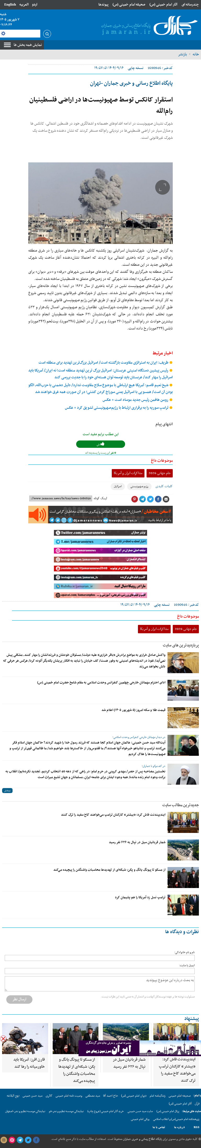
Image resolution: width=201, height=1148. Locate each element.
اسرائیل (118, 486)
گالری (49, 1095)
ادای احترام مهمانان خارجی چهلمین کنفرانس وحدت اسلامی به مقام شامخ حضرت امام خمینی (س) (101, 682)
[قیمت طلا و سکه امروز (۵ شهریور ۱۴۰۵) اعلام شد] (183, 717)
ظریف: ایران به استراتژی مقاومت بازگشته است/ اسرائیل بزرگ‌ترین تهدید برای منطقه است (103, 362)
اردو (34, 5)
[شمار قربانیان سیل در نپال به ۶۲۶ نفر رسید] (183, 849)
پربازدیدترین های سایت (181, 645)
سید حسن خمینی (32, 1095)
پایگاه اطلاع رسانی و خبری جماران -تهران (131, 83)
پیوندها (103, 5)
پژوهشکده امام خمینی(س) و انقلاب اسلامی (176, 1119)
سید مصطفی (92, 1095)
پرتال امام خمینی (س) (168, 1111)
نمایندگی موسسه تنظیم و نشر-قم (66, 1111)
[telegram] (20, 1140)
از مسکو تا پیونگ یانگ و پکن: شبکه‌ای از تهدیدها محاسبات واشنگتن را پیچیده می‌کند (109, 870)
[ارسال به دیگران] (166, 499)
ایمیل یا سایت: (187, 965)
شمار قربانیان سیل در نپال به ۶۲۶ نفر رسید (137, 842)
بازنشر (182, 54)
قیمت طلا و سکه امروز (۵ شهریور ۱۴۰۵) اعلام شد (133, 710)
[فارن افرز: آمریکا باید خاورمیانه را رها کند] (25, 1038)
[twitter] (28, 1140)
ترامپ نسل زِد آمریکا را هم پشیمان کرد (140, 897)
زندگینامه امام (157, 1095)
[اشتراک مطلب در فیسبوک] (158, 499)
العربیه (24, 5)
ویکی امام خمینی (140, 1119)
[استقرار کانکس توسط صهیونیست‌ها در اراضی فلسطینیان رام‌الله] (100, 203)
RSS (196, 1127)
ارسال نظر (19, 999)
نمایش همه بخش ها (28, 44)
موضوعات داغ (162, 460)
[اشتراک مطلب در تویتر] (150, 499)
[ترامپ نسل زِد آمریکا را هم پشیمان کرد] (183, 905)
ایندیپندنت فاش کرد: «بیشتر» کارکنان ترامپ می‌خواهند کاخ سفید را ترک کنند (113, 815)
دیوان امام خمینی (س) (134, 1095)
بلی (98, 444)
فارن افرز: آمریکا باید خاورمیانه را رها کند (29, 1063)
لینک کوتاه (100, 498)
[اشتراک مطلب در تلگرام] (142, 499)
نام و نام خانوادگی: (184, 952)
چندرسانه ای (190, 5)
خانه (196, 54)
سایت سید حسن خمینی (140, 1111)
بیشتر (7, 790)
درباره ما (179, 1127)
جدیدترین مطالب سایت (180, 805)
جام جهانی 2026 (160, 473)
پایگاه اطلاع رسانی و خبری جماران (142, 1139)
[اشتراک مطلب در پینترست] (134, 499)
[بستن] (3, 1038)
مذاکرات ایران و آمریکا (128, 473)
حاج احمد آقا (110, 1095)
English (10, 5)
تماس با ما (159, 1127)
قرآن (197, 1103)
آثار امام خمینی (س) (163, 5)
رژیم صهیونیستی (139, 486)
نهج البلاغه (13, 1095)
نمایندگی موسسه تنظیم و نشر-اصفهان (25, 1111)
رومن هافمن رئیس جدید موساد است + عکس (136, 400)
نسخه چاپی (135, 68)
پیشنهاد (191, 1019)
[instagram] (3, 1140)
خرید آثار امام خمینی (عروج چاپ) (105, 1111)
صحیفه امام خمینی (180, 1095)
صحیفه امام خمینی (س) (129, 5)
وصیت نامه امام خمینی (68, 1095)
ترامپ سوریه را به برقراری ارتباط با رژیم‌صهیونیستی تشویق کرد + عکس (117, 408)
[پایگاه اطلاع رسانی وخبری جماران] (148, 26)
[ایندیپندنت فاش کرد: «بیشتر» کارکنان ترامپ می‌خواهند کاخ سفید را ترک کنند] (183, 822)
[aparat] (11, 1140)
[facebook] (36, 1140)
